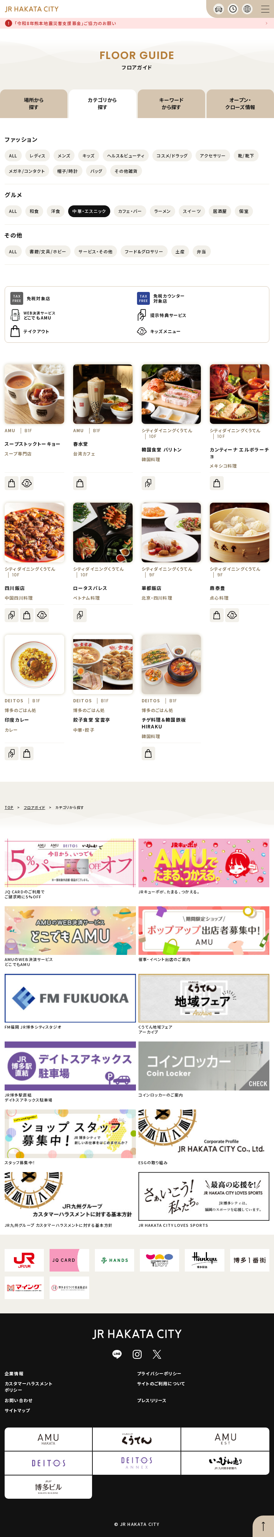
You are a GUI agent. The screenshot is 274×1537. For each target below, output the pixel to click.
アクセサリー (213, 155)
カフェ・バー (130, 211)
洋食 (55, 211)
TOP (9, 807)
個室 (243, 211)
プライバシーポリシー (159, 1373)
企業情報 (14, 1373)
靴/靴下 (246, 155)
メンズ (64, 155)
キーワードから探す (171, 103)
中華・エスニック (89, 211)
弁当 (201, 251)
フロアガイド (34, 807)
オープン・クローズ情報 (240, 103)
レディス (38, 155)
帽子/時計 (67, 171)
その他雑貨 (126, 171)
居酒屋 (220, 211)
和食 (34, 211)
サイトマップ (17, 1410)
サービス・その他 (95, 251)
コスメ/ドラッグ (172, 155)
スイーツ (192, 211)
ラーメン (162, 211)
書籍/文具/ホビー (48, 251)
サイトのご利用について (161, 1383)
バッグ (96, 171)
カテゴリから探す (102, 103)
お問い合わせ (18, 1400)
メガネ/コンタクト (27, 171)
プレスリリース (152, 1400)
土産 (180, 251)
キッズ (88, 155)
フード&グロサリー (144, 251)
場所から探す (34, 103)
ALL (13, 155)
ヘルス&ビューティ (126, 155)
